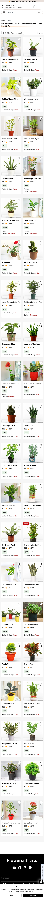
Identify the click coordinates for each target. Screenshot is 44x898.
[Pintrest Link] (30, 868)
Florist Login (6, 878)
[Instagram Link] (25, 868)
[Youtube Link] (14, 868)
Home (3, 20)
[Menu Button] (4, 12)
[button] (19, 39)
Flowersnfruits (22, 860)
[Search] (39, 12)
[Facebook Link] (19, 868)
